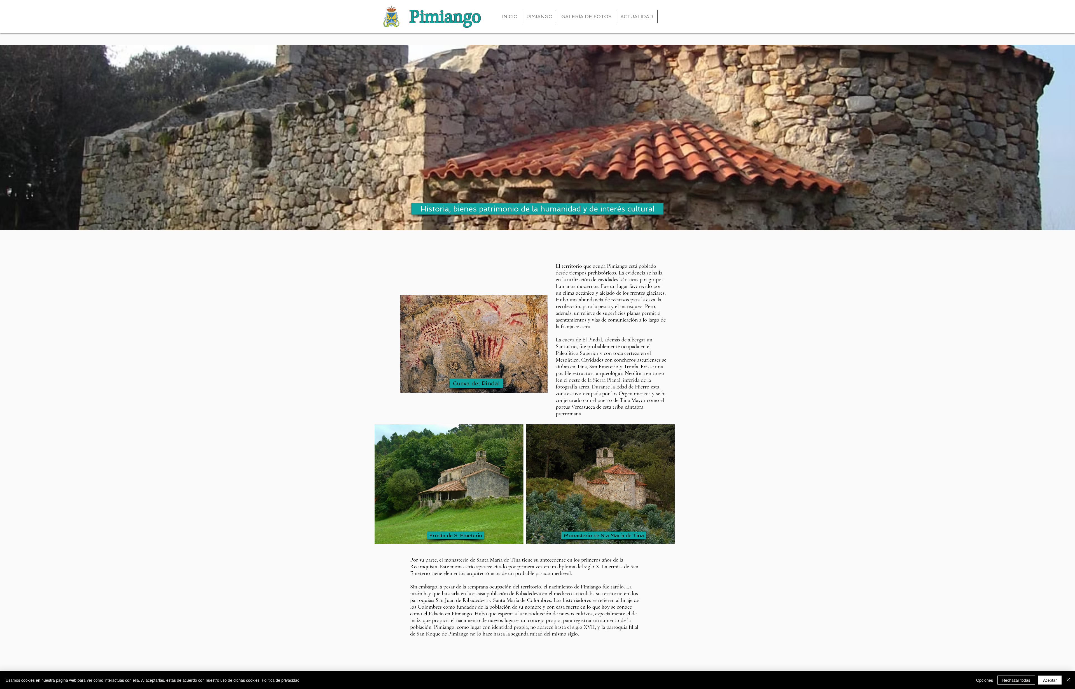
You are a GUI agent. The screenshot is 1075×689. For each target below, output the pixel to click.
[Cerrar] (1068, 680)
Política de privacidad (281, 680)
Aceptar (1050, 680)
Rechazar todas (1016, 680)
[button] (537, 209)
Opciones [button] (984, 680)
